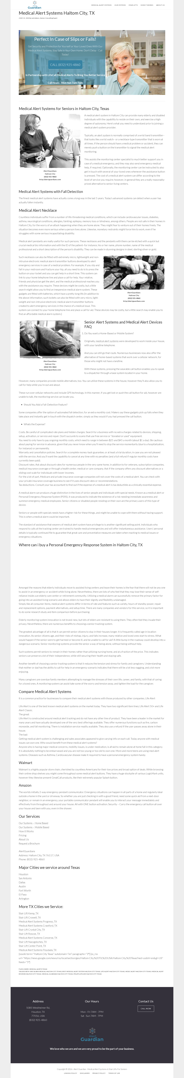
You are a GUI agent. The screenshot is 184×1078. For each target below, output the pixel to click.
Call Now (146, 1009)
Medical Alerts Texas (38, 969)
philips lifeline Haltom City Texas (88, 974)
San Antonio (25, 878)
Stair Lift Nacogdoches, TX (33, 941)
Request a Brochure (29, 843)
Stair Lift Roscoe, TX (29, 933)
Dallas (22, 882)
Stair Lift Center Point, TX (32, 945)
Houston (23, 874)
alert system (103, 135)
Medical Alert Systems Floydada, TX (37, 949)
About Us (24, 839)
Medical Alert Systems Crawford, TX (38, 925)
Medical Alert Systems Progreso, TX (38, 921)
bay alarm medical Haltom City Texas (46, 971)
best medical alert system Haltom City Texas (81, 971)
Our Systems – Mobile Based (34, 827)
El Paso (23, 894)
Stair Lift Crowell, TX (30, 917)
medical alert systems (107, 341)
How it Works (26, 831)
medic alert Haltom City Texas (138, 971)
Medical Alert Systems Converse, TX (38, 937)
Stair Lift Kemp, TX (28, 913)
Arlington (24, 898)
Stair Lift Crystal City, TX (32, 929)
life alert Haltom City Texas (113, 971)
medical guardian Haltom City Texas (57, 974)
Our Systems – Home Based (33, 823)
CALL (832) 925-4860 (65, 64)
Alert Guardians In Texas (34, 4)
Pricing (22, 835)
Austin (22, 886)
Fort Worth (25, 890)
